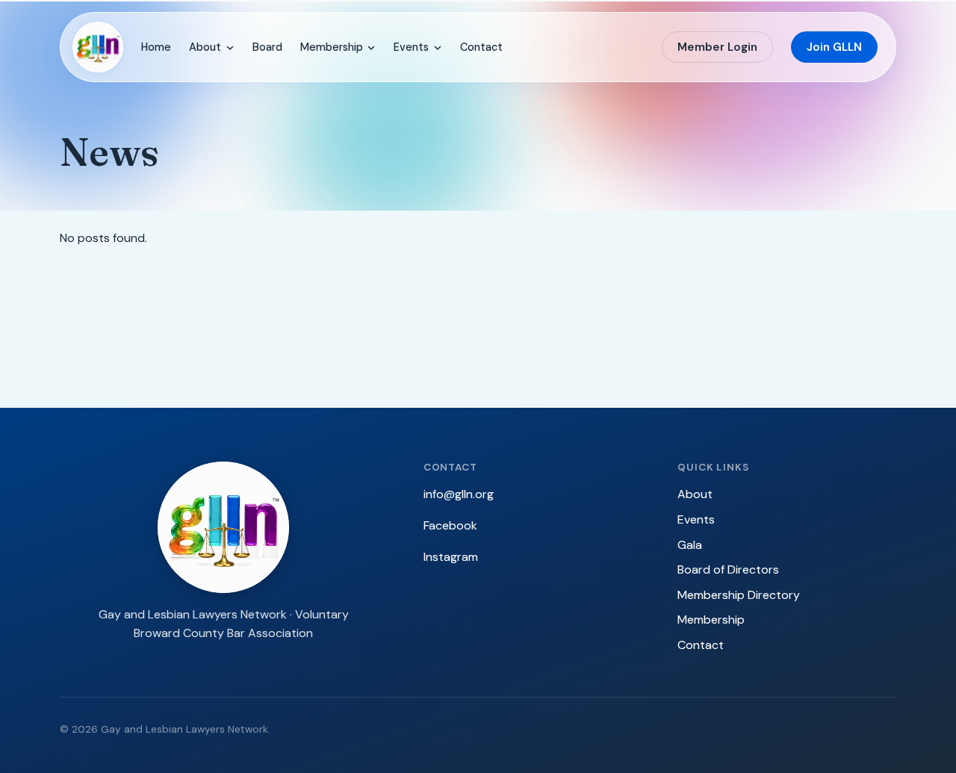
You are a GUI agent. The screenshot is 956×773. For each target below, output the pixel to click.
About (205, 47)
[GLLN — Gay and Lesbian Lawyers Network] (97, 47)
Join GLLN (834, 47)
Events (411, 47)
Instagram (450, 557)
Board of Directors (728, 569)
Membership (331, 47)
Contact (481, 47)
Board (267, 47)
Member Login (717, 47)
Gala (689, 545)
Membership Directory (738, 595)
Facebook (450, 525)
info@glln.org (458, 494)
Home (156, 47)
